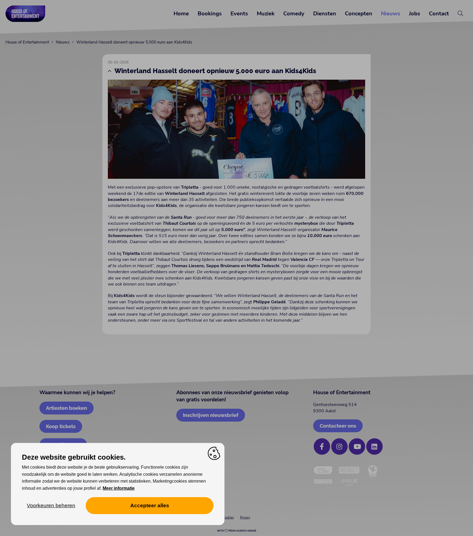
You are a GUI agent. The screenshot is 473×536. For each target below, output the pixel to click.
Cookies (228, 517)
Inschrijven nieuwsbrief (210, 415)
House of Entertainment (27, 42)
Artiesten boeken (66, 408)
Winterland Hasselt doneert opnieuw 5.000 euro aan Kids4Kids (134, 42)
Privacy (245, 517)
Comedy (293, 13)
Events (239, 13)
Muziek (266, 13)
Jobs (414, 13)
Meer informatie (119, 488)
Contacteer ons (338, 426)
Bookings (210, 13)
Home (181, 13)
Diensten (324, 13)
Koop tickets (61, 426)
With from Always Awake (236, 530)
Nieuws (390, 13)
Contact (439, 13)
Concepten (358, 13)
